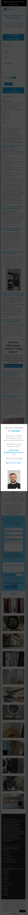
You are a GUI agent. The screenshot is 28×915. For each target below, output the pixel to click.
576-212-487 (14, 462)
